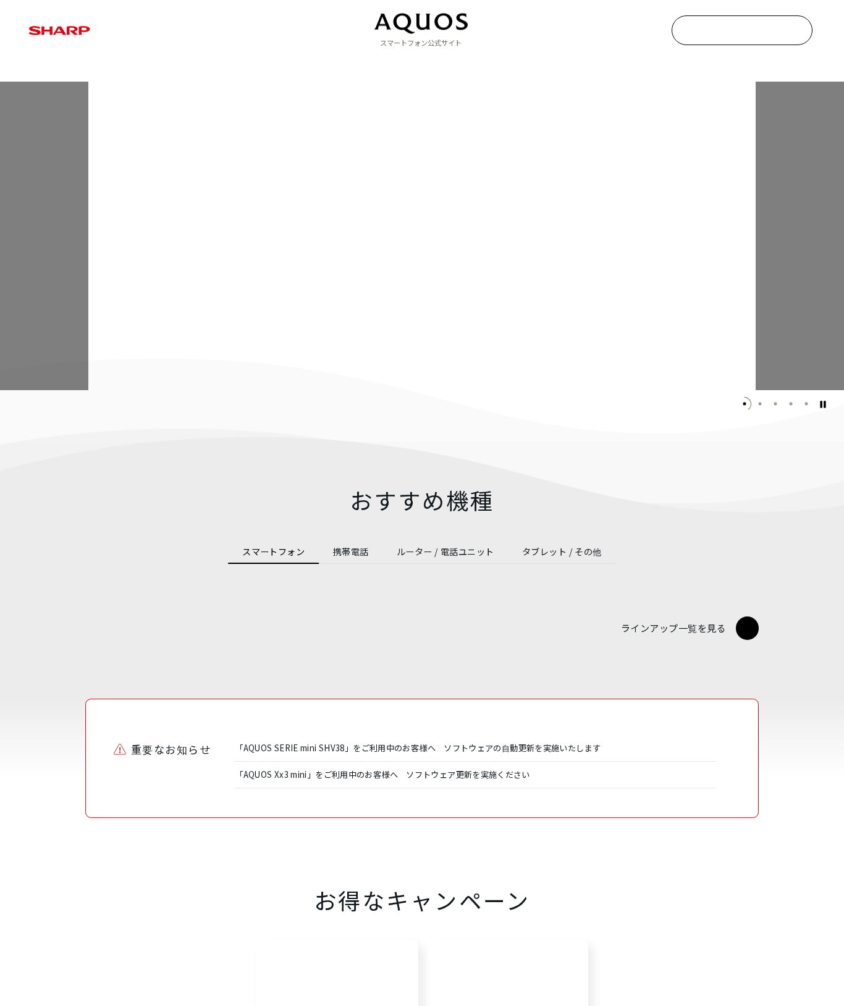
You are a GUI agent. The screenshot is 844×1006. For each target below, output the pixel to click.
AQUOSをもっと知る (328, 65)
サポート (521, 65)
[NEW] (252, 695)
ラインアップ (228, 65)
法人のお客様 (613, 65)
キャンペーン (428, 65)
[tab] (273, 551)
